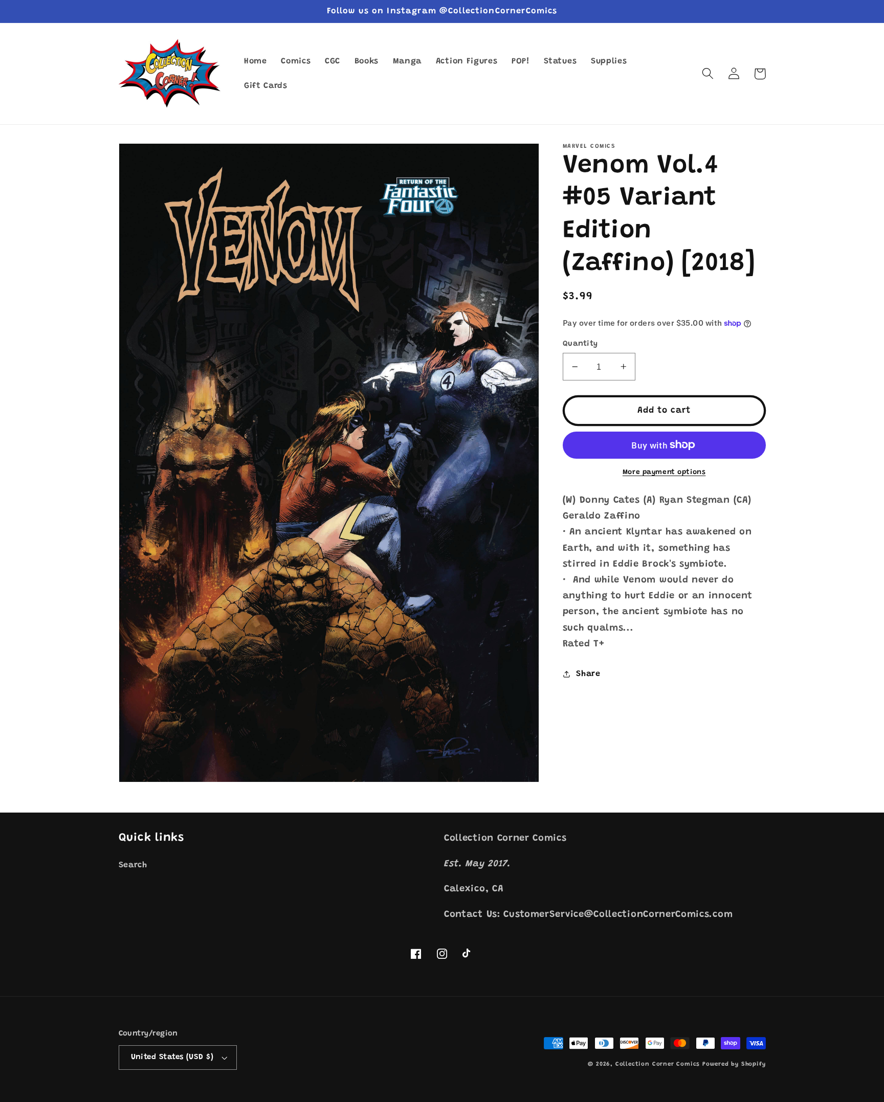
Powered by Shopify (734, 1064)
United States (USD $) (172, 1057)
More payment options (664, 472)
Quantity (580, 344)
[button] (708, 74)
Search (133, 865)
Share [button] (588, 674)
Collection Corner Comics (657, 1064)
